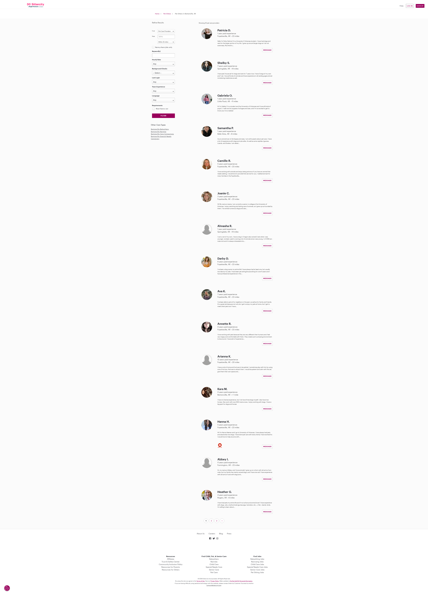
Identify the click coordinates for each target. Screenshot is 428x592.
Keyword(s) (156, 51)
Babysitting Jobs (257, 559)
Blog (221, 533)
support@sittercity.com (214, 585)
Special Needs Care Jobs (257, 567)
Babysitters (214, 559)
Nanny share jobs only (163, 47)
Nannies (214, 562)
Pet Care (214, 572)
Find (153, 31)
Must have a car (162, 109)
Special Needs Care (214, 567)
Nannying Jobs (257, 562)
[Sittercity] (35, 5)
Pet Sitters (167, 14)
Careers (212, 533)
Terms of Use (201, 581)
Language (155, 96)
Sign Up (420, 6)
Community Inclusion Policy (170, 564)
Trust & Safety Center (171, 562)
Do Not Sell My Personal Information (241, 581)
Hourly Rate (156, 60)
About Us (201, 533)
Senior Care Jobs (257, 570)
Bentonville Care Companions (162, 134)
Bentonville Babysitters (160, 129)
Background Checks (159, 69)
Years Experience (158, 87)
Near (153, 36)
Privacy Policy (215, 581)
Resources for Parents (170, 567)
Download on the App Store (214, 548)
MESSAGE (267, 50)
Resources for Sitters (170, 570)
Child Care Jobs (257, 564)
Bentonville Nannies (158, 132)
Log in (410, 6)
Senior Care (214, 570)
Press (229, 533)
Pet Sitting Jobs (257, 572)
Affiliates (170, 559)
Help (401, 6)
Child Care (214, 564)
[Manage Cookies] (7, 588)
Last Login (156, 78)
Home (157, 14)
